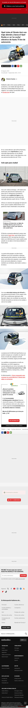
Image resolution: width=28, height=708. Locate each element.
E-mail (21, 66)
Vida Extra (16, 650)
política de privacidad (20, 578)
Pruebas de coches (19, 612)
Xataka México (5, 690)
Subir (22, 640)
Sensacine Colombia (18, 695)
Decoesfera (4, 680)
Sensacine (16, 658)
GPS (23, 25)
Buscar (26, 633)
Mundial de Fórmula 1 (20, 622)
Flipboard (18, 66)
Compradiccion (5, 682)
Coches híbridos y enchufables (6, 608)
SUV (3, 612)
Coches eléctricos (16, 429)
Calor (14, 25)
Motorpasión (17, 668)
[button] (11, 79)
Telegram (20, 588)
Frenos (8, 25)
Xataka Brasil (5, 693)
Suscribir (23, 575)
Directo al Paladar (5, 668)
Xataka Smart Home (6, 654)
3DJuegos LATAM (18, 690)
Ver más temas (6, 627)
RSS (24, 588)
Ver (15, 499)
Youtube (14, 588)
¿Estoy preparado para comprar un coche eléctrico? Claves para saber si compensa (13, 377)
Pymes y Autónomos (18, 680)
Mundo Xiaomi (5, 656)
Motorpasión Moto (18, 670)
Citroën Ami (6, 92)
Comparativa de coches (6, 618)
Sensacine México (18, 693)
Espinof (16, 660)
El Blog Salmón (17, 678)
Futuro (3, 622)
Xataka (3, 648)
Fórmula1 (4, 604)
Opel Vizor (11, 235)
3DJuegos (16, 648)
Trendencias (4, 678)
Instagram (17, 588)
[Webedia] (6, 641)
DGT (4, 25)
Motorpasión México (18, 697)
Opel (9, 429)
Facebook (13, 66)
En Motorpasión (7, 221)
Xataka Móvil (4, 650)
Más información (14, 420)
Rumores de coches (7, 615)
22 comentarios (6, 66)
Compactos (17, 607)
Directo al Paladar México (7, 697)
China (18, 25)
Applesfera (4, 652)
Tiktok (6, 591)
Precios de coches (19, 615)
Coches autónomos (19, 618)
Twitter (15, 66)
